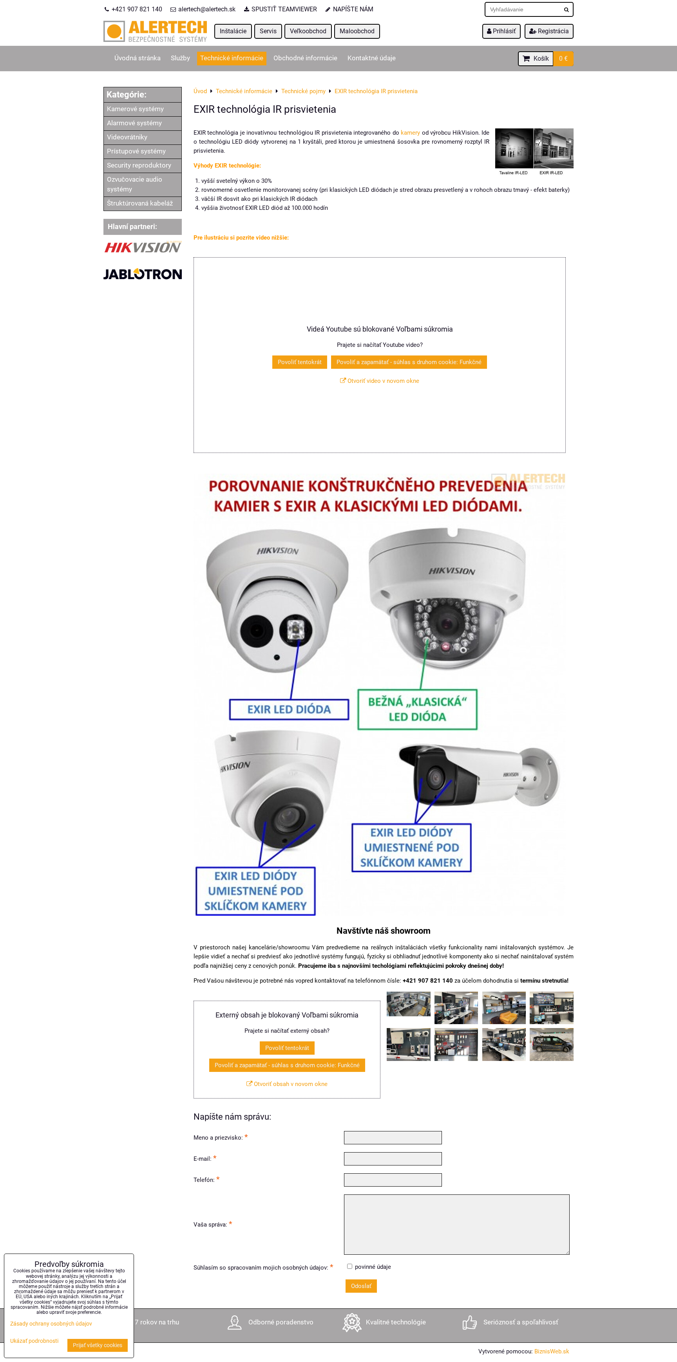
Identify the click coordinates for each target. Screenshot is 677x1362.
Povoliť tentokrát (300, 362)
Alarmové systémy (134, 123)
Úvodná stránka (137, 58)
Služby (180, 58)
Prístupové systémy (136, 151)
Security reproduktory (139, 165)
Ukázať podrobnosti (34, 1341)
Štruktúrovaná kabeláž (140, 203)
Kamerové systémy (135, 109)
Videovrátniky (127, 137)
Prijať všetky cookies (97, 1345)
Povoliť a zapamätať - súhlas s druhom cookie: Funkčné (409, 362)
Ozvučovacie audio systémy (134, 184)
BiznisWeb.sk (551, 1351)
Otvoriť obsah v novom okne (290, 1084)
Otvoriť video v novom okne (382, 380)
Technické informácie (231, 58)
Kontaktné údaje (372, 58)
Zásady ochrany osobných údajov (51, 1324)
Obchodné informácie (305, 58)
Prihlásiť (503, 31)
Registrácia (552, 31)
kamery (410, 132)
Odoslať (361, 1286)
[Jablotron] (142, 282)
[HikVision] (142, 252)
